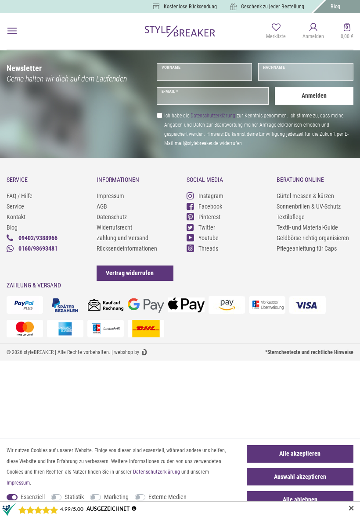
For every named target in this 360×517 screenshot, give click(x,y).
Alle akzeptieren (299, 453)
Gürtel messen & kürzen (305, 195)
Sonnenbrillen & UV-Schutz (309, 206)
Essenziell (33, 496)
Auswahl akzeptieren (300, 476)
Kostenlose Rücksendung (190, 7)
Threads (208, 248)
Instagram (210, 195)
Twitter (206, 227)
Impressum (110, 195)
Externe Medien (167, 496)
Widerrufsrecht (114, 227)
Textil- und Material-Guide (307, 227)
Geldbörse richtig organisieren (313, 237)
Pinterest (209, 216)
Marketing (116, 496)
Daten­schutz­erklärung (156, 472)
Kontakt (16, 216)
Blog (335, 7)
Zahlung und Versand (122, 237)
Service (15, 206)
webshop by (126, 352)
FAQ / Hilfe (19, 195)
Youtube (208, 237)
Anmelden (314, 95)
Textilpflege (291, 216)
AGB (102, 206)
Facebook (210, 206)
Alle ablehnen (300, 499)
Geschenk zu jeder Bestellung (272, 7)
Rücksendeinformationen (127, 248)
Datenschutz (112, 216)
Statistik (74, 496)
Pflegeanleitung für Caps (307, 248)
